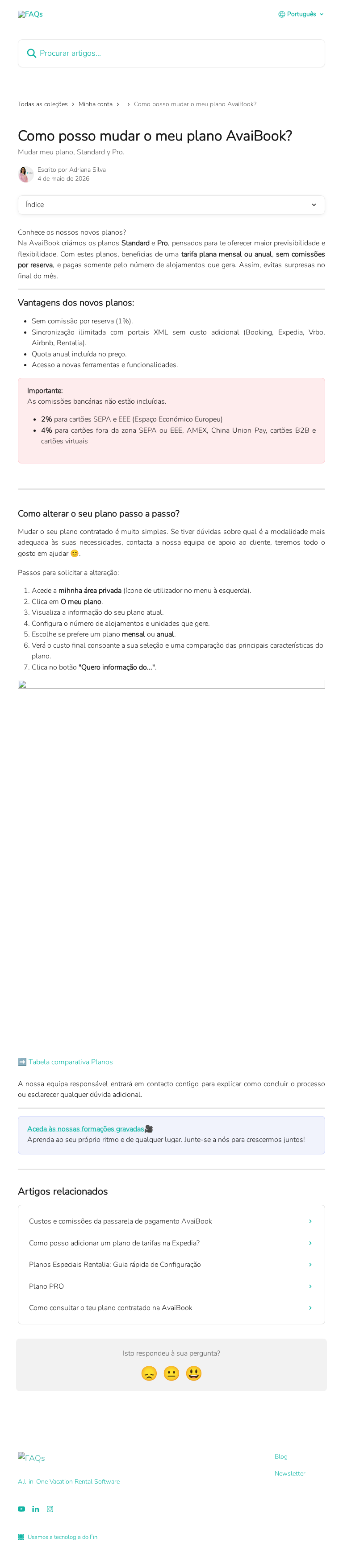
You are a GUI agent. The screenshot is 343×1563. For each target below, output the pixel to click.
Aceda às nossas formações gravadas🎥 (90, 1129)
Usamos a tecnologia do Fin (62, 1537)
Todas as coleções (43, 104)
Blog (281, 1456)
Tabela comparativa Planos (71, 1062)
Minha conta (96, 104)
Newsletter (290, 1473)
